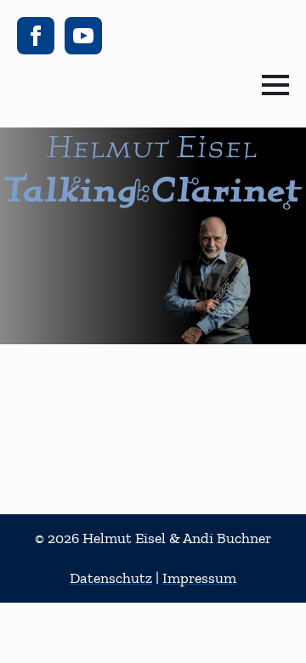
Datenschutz (111, 578)
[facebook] (35, 35)
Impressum (199, 578)
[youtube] (83, 35)
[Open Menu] (275, 85)
